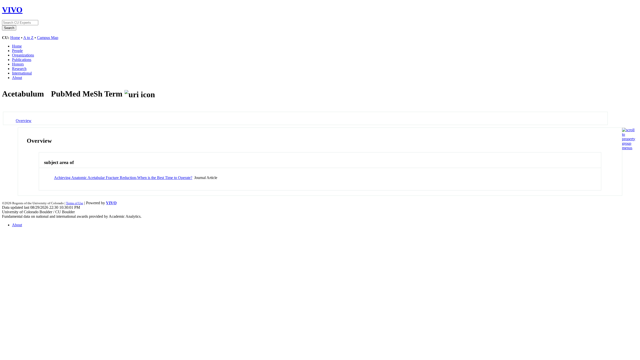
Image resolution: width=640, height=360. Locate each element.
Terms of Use (74, 203)
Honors (18, 64)
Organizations (23, 55)
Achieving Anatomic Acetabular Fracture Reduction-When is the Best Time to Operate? (123, 178)
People (17, 50)
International (22, 73)
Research (19, 68)
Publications (21, 60)
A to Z (28, 38)
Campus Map (47, 38)
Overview (24, 120)
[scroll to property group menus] (628, 148)
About (17, 78)
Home (15, 38)
